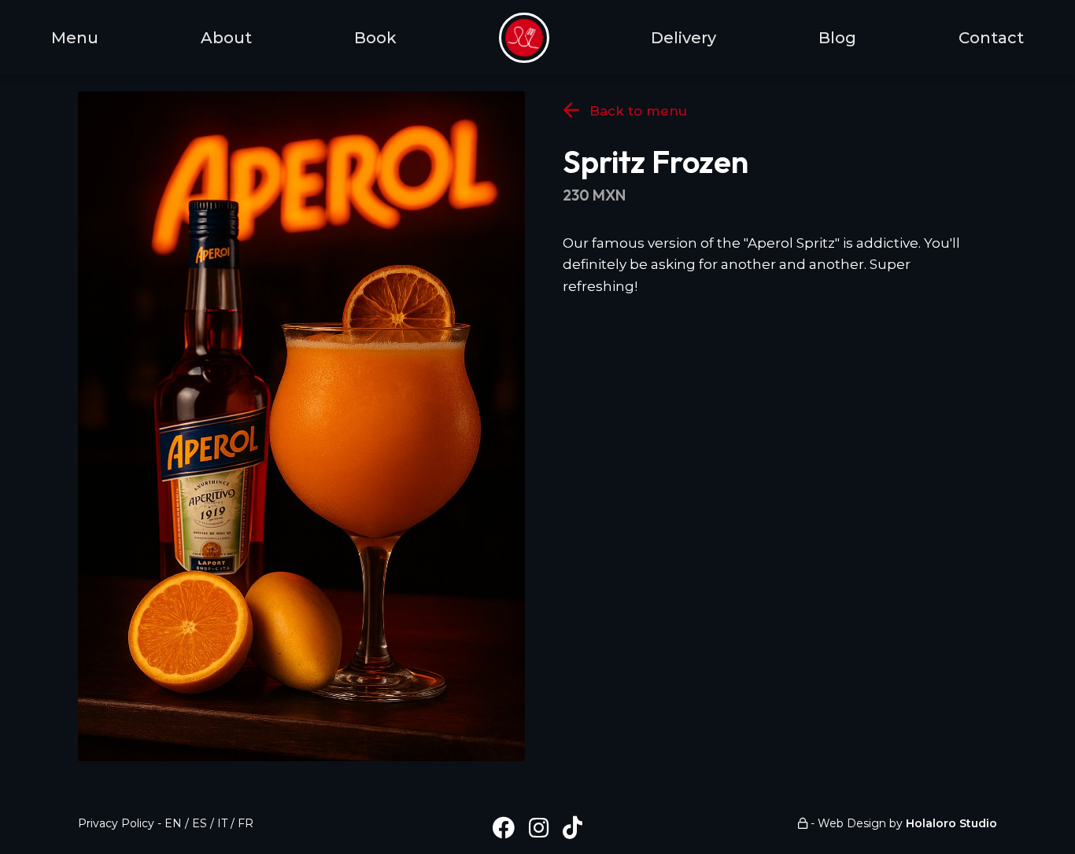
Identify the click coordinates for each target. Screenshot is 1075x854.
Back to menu (636, 111)
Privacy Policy (116, 823)
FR (245, 823)
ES (199, 823)
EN (173, 823)
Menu (74, 37)
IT (222, 823)
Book (375, 37)
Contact (991, 37)
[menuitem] (524, 37)
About (226, 37)
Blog (837, 37)
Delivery (683, 37)
